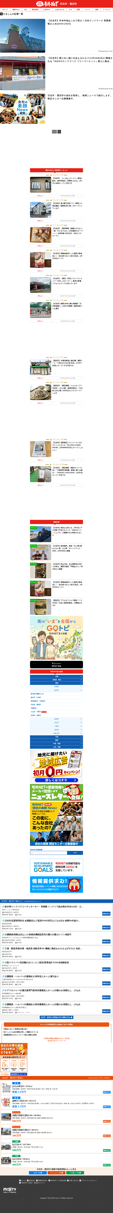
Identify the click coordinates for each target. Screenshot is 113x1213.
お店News (46, 9)
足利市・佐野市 (36, 715)
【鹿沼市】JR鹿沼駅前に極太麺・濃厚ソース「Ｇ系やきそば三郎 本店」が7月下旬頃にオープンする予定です (67, 363)
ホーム (23, 1180)
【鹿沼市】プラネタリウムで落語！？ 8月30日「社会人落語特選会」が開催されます (67, 602)
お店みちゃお (59, 9)
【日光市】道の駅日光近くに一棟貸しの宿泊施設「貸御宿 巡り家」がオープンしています (67, 205)
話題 (78, 9)
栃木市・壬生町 (36, 697)
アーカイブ (107, 9)
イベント (87, 9)
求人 (25, 9)
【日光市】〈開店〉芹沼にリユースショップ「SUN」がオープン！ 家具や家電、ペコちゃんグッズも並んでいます (67, 280)
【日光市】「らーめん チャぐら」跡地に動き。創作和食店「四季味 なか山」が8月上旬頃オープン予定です (67, 180)
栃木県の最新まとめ (37, 694)
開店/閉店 (35, 9)
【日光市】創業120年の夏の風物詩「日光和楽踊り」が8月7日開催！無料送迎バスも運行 (67, 306)
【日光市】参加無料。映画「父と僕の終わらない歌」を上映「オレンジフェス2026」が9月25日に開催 (67, 548)
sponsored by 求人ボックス (32, 901)
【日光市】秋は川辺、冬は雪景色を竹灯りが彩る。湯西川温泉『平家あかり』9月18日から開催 (67, 566)
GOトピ (5, 9)
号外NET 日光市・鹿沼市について (33, 1183)
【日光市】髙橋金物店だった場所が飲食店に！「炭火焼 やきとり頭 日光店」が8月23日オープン (67, 255)
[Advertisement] (56, 151)
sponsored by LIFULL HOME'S (99, 1078)
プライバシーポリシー (89, 1180)
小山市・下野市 (38, 712)
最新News (16, 9)
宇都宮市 (34, 708)
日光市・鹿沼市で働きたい (12, 901)
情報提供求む (42, 1180)
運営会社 (32, 1180)
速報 (96, 9)
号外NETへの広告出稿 (58, 1180)
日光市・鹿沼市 (68, 3)
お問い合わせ (73, 1180)
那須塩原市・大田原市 (38, 701)
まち (70, 9)
